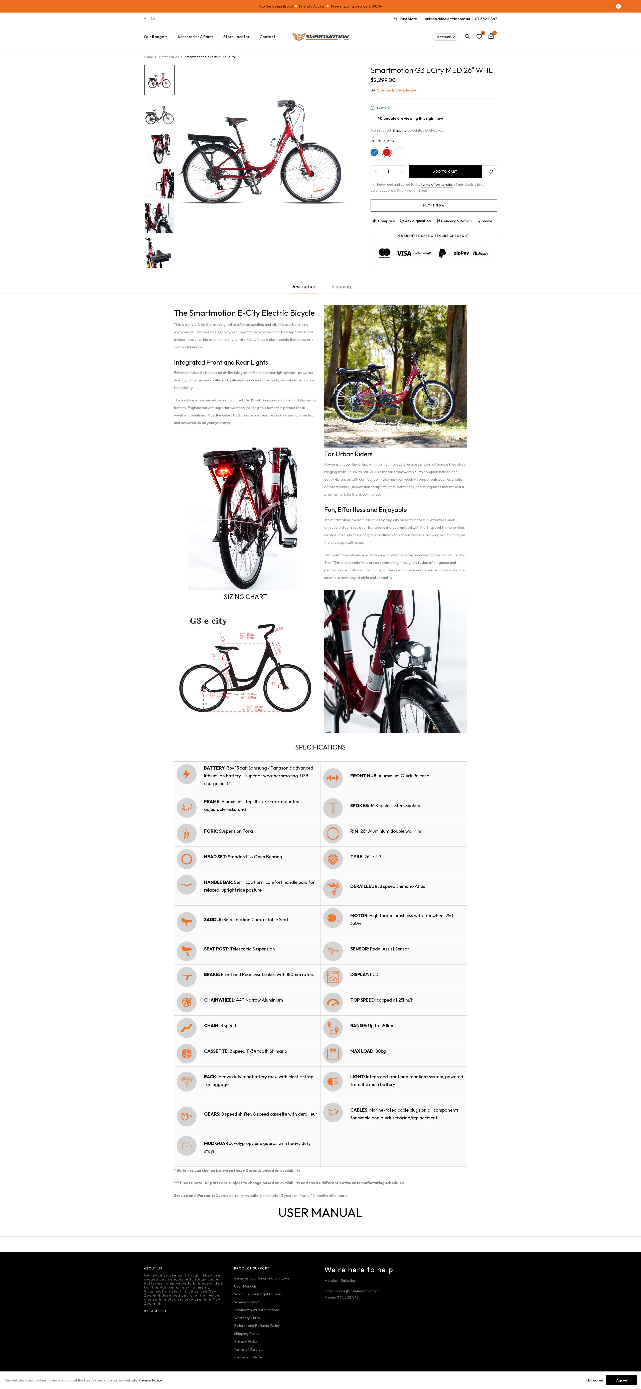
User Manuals (245, 1286)
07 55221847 (486, 18)
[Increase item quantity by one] (401, 172)
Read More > (155, 1311)
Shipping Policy (246, 1333)
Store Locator (236, 36)
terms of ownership (437, 184)
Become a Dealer (249, 1357)
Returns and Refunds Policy (257, 1325)
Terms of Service (248, 1349)
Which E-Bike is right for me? (258, 1294)
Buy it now (434, 205)
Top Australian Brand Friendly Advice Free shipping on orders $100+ (320, 6)
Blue (374, 152)
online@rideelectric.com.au (447, 18)
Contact (267, 36)
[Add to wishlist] (491, 171)
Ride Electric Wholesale (396, 90)
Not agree (594, 1380)
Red (387, 152)
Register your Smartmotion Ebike (262, 1278)
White (399, 152)
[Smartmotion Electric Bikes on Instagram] (152, 18)
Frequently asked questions (257, 1309)
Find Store (408, 18)
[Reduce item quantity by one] (375, 172)
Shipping (399, 130)
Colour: (382, 141)
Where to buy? (246, 1302)
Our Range (154, 36)
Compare (386, 221)
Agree (621, 1380)
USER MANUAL (320, 1212)
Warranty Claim (247, 1317)
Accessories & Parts (195, 36)
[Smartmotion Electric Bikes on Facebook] (145, 18)
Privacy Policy (246, 1341)
